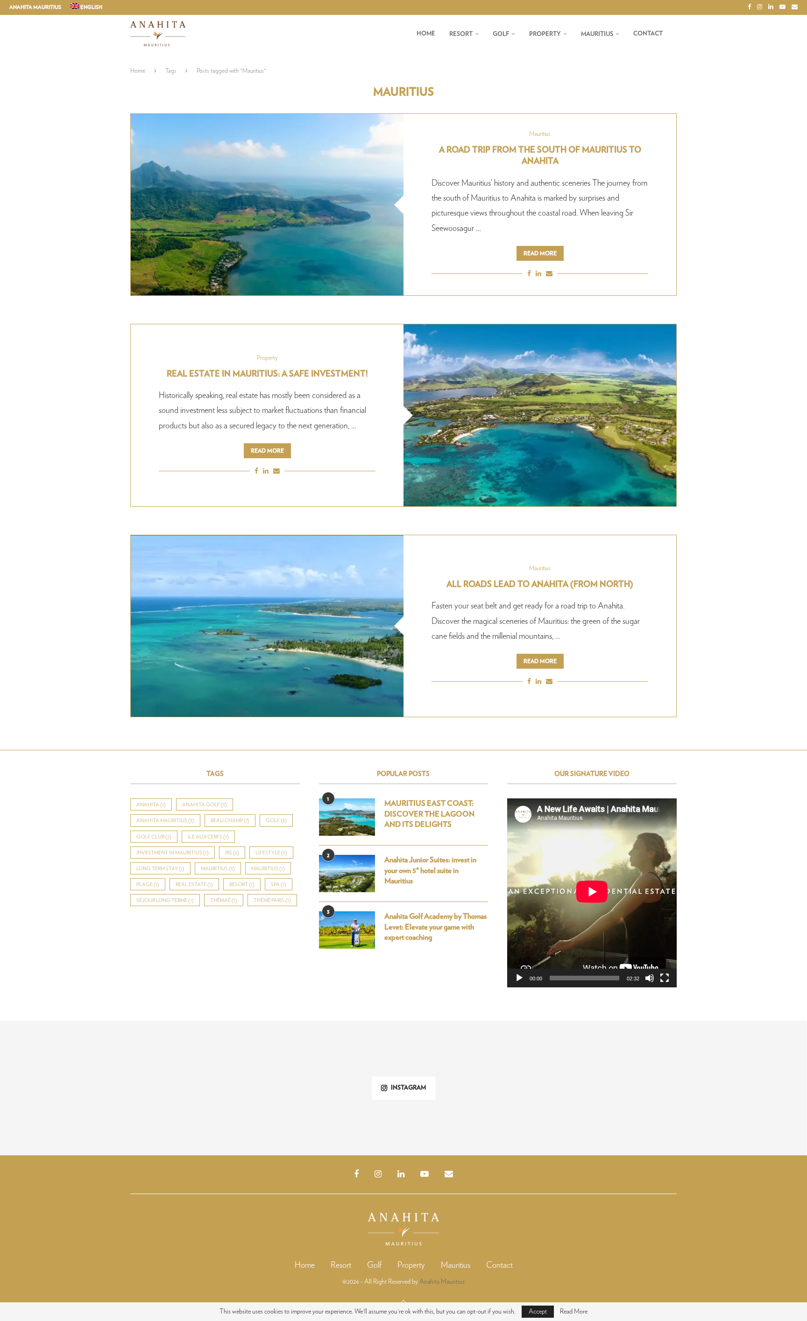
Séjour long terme (165, 900)
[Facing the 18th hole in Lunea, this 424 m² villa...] (201, 1088)
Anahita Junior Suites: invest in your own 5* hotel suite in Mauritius (430, 870)
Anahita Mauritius (35, 7)
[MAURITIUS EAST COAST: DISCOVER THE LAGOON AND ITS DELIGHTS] (347, 817)
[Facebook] (749, 7)
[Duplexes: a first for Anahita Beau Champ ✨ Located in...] (67, 1088)
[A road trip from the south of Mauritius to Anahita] (267, 204)
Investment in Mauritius (172, 852)
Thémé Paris (272, 900)
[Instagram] (759, 7)
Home (426, 34)
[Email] (795, 7)
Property (545, 34)
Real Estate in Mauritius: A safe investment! (267, 374)
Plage (147, 884)
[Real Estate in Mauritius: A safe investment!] (540, 415)
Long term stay (160, 868)
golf (276, 820)
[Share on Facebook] (529, 274)
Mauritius (597, 34)
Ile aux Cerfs (208, 836)
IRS (232, 852)
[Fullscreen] (664, 978)
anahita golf (204, 804)
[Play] (519, 978)
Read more (540, 253)
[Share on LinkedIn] (538, 274)
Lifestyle (271, 852)
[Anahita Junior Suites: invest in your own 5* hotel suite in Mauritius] (347, 873)
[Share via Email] (549, 274)
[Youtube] (782, 7)
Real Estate (194, 884)
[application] (592, 892)
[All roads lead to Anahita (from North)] (267, 626)
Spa (278, 884)
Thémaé (223, 900)
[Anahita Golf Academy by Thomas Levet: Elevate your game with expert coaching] (347, 930)
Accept (538, 1311)
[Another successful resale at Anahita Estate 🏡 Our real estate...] (336, 1088)
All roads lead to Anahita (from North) (539, 584)
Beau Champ (230, 820)
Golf (501, 34)
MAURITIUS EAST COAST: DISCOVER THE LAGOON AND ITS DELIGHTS (429, 814)
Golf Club (153, 836)
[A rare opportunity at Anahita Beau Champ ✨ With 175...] (471, 1088)
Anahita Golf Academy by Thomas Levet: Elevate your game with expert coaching (435, 927)
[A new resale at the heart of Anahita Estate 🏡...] (605, 1088)
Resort (461, 34)
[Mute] (649, 978)
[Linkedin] (770, 7)
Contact (648, 34)
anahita (151, 804)
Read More (574, 1311)
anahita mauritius (165, 820)
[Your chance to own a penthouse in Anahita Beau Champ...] (739, 1088)
